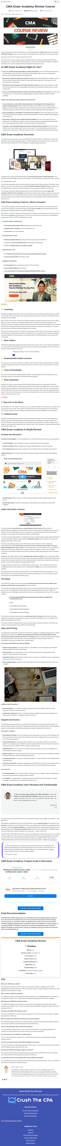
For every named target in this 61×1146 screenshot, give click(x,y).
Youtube (40, 970)
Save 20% (30, 896)
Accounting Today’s (19, 1075)
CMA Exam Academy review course (12, 139)
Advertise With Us (30, 1143)
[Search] (58, 1)
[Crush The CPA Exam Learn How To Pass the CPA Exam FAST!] (5, 1)
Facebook (29, 970)
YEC (40, 1069)
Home (2, 14)
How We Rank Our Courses (30, 1135)
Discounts (30, 1132)
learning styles (5, 217)
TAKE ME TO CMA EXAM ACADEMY (30, 908)
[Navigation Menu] (55, 1)
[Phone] (6, 1079)
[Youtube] (4, 1079)
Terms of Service (30, 1140)
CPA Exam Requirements (30, 1113)
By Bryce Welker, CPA (15, 10)
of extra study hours (17, 215)
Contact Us (30, 1130)
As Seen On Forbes (52, 1075)
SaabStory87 (53, 839)
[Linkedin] (2, 1079)
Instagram (34, 970)
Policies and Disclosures (30, 1138)
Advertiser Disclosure (47, 10)
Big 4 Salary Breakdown (30, 1116)
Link (33, 950)
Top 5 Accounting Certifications (30, 1110)
